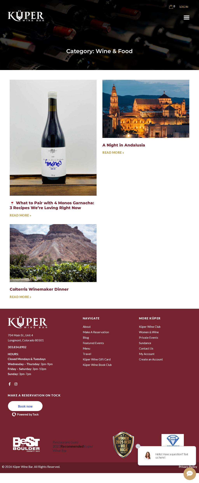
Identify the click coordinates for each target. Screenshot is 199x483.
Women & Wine (149, 332)
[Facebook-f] (9, 384)
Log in (184, 6)
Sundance (145, 343)
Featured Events (93, 343)
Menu (86, 348)
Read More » (20, 215)
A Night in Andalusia (123, 145)
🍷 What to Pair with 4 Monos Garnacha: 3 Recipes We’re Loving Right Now (52, 205)
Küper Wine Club (150, 326)
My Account (146, 354)
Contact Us (146, 348)
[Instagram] (16, 384)
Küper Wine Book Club (97, 364)
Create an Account (151, 359)
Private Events (148, 337)
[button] (186, 17)
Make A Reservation (96, 332)
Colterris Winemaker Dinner (39, 289)
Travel (87, 354)
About (87, 326)
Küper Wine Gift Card (97, 359)
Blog (86, 337)
